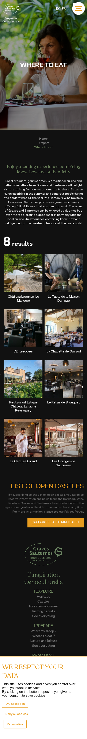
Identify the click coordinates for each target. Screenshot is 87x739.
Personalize (15, 724)
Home (43, 138)
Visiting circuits (43, 611)
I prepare (43, 142)
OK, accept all (15, 703)
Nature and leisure (43, 641)
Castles (43, 601)
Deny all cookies (16, 714)
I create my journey (43, 606)
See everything (43, 616)
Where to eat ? (43, 636)
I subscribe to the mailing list (56, 522)
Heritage (43, 596)
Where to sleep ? (43, 631)
